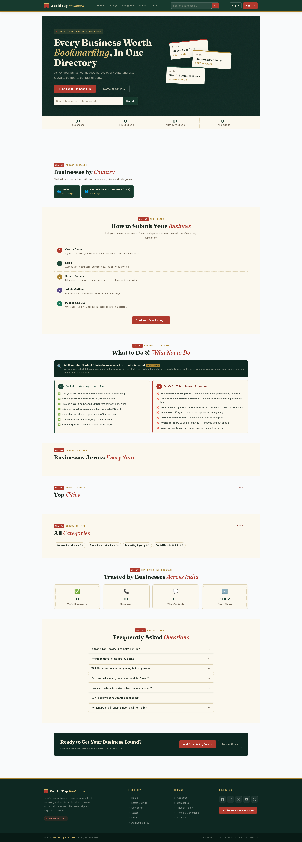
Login (235, 5)
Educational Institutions (104, 545)
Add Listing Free (140, 822)
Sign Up (250, 5)
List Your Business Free (240, 810)
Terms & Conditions (188, 812)
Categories (128, 5)
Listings (112, 5)
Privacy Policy (185, 807)
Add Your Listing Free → (197, 744)
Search (130, 100)
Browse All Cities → (113, 88)
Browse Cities (229, 744)
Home (100, 5)
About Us (182, 797)
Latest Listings (139, 803)
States (142, 5)
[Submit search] (215, 5)
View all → (242, 487)
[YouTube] (246, 799)
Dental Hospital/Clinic (169, 545)
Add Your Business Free (77, 88)
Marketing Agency (137, 545)
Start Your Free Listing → (151, 320)
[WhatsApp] (254, 799)
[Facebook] (222, 799)
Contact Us (183, 803)
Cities (154, 5)
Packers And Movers (69, 545)
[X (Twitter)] (238, 799)
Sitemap (181, 817)
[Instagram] (230, 799)
